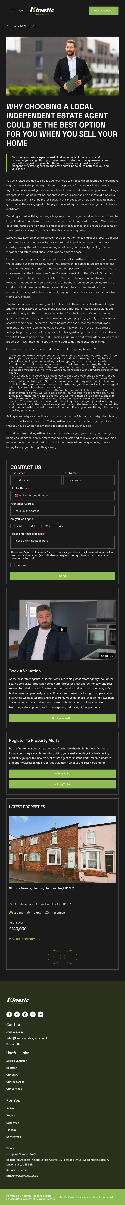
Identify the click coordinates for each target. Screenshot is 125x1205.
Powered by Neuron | (30, 1197)
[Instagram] (25, 1014)
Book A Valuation (62, 718)
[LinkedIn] (40, 1014)
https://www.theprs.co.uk (22, 1176)
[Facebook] (9, 1014)
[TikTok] (17, 1014)
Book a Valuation (103, 10)
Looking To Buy (62, 773)
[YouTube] (33, 1014)
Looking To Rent (63, 784)
